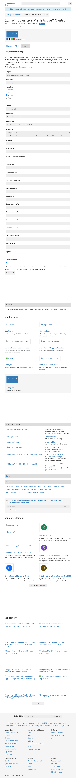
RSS (52, 738)
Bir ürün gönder (57, 772)
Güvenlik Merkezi (34, 749)
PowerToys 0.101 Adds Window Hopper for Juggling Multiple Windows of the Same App (20, 697)
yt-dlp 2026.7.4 (10, 532)
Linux (9, 101)
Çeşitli (41, 492)
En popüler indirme (13, 424)
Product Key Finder (11, 741)
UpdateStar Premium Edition (55, 429)
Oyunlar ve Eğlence (58, 486)
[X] (10, 39)
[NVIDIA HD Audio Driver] (50, 358)
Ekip (29, 766)
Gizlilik (30, 741)
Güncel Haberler (11, 510)
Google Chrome (50, 437)
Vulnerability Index (57, 736)
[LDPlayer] (10, 358)
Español (24, 723)
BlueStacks (9, 331)
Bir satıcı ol (55, 764)
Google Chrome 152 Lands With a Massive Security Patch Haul (18, 670)
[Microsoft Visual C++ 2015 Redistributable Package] (25, 455)
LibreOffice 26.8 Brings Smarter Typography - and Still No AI (51, 643)
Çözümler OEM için (11, 764)
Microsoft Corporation (18, 24)
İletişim (25, 486)
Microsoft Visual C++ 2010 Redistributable (54, 465)
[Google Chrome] (13, 437)
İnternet (33, 489)
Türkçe (31, 726)
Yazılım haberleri (57, 733)
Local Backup (9, 746)
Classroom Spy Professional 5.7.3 (18, 552)
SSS (29, 736)
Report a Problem (20, 39)
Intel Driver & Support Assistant (51, 348)
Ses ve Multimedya (12, 486)
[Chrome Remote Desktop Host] (17, 341)
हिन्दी (67, 726)
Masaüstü (32, 486)
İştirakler (8, 766)
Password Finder (11, 743)
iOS (8, 92)
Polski (65, 723)
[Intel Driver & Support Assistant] (53, 341)
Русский (18, 726)
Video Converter (10, 749)
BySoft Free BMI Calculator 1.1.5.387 (53, 556)
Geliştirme (41, 486)
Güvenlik (40, 489)
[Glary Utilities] (46, 325)
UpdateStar (23, 309)
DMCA (30, 733)
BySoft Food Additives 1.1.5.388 (17, 576)
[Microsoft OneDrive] (15, 447)
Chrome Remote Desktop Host (17, 348)
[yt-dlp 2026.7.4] (12, 525)
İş (21, 486)
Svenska (25, 726)
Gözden (9, 46)
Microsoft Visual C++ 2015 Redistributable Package (54, 456)
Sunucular (48, 489)
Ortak (7, 761)
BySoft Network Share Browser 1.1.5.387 (55, 576)
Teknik (17, 46)
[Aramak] (58, 3)
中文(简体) (46, 726)
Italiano (38, 723)
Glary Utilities (44, 331)
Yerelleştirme (56, 766)
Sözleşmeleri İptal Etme (36, 744)
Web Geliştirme (32, 492)
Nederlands (58, 723)
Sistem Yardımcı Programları (16, 492)
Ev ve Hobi (25, 489)
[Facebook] (7, 39)
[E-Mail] (14, 39)
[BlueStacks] (10, 325)
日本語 (44, 723)
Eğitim (48, 486)
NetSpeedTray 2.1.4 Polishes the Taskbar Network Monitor (55, 670)
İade (29, 746)
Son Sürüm (12, 33)
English (10, 723)
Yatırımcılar (32, 769)
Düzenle (25, 46)
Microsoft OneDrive (52, 447)
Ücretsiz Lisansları (57, 769)
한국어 (50, 723)
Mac (9, 98)
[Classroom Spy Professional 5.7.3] (18, 546)
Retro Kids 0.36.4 (46, 535)
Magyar (62, 726)
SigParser (8, 752)
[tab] (9, 46)
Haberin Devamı (38, 704)
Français (31, 723)
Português (10, 726)
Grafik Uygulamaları (13, 489)
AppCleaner (9, 754)
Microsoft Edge (50, 442)
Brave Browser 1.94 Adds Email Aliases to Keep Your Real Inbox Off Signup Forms (20, 644)
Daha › (8, 476)
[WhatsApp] (12, 39)
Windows (10, 95)
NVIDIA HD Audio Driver (48, 365)
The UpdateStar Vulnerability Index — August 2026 (54, 696)
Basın (30, 764)
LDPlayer (8, 365)
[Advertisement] (38, 288)
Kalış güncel (10, 388)
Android (10, 89)
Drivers (7, 738)
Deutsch (17, 723)
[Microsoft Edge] (13, 442)
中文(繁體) (55, 726)
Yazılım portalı (56, 761)
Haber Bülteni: (19, 716)
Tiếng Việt (38, 726)
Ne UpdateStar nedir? (35, 761)
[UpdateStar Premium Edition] (18, 429)
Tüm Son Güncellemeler (38, 585)
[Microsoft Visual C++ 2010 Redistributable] (22, 464)
